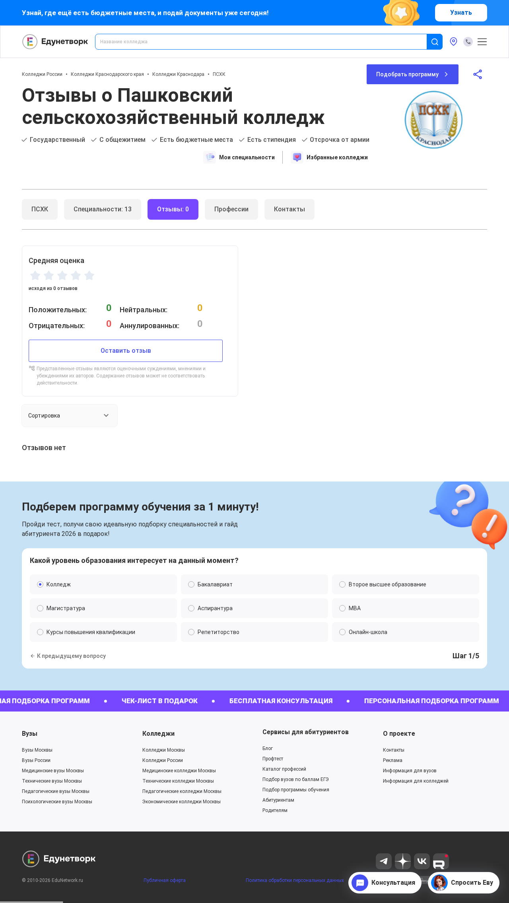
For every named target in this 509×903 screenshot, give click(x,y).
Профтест (272, 759)
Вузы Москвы (37, 750)
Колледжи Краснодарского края (107, 74)
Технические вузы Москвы (52, 781)
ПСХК (219, 74)
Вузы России (36, 760)
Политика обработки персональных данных (295, 880)
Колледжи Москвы (163, 750)
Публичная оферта (165, 880)
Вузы (29, 733)
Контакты (393, 750)
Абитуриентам (278, 800)
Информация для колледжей (416, 781)
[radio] (35, 275)
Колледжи (158, 733)
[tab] (40, 209)
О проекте (399, 733)
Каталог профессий (284, 769)
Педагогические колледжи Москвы (181, 791)
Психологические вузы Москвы (57, 801)
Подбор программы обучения (295, 790)
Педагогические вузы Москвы (55, 791)
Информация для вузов (410, 770)
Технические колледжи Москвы (178, 781)
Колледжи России (42, 74)
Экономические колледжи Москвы (181, 801)
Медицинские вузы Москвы (53, 770)
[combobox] (266, 41)
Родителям (275, 810)
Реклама (392, 760)
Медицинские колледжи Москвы (179, 770)
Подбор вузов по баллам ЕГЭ (295, 779)
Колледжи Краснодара (178, 74)
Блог (267, 748)
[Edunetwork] (55, 41)
